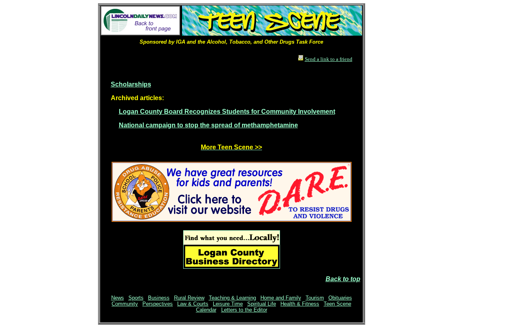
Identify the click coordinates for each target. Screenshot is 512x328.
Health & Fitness (299, 304)
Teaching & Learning (232, 298)
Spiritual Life (261, 304)
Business (159, 298)
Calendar (206, 310)
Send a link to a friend (328, 59)
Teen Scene (337, 304)
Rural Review (189, 298)
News (117, 298)
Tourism (315, 298)
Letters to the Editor (244, 310)
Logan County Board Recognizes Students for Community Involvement (227, 111)
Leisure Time (228, 304)
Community (125, 304)
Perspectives (157, 304)
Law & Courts (192, 304)
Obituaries (340, 298)
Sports (136, 298)
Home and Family (280, 298)
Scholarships (131, 84)
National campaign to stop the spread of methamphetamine (208, 125)
